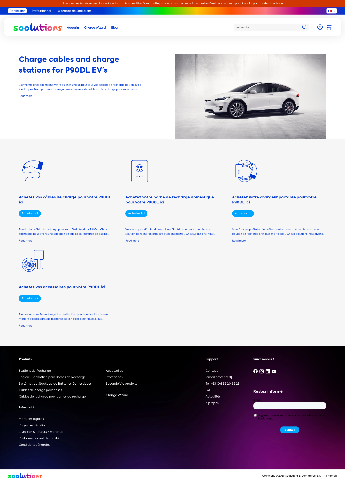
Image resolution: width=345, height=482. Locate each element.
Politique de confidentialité (39, 438)
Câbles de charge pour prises (40, 390)
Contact (212, 371)
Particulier (17, 11)
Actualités (213, 396)
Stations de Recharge (35, 371)
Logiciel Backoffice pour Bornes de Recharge (52, 377)
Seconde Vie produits (121, 383)
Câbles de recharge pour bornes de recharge (52, 396)
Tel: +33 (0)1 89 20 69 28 (223, 383)
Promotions (114, 377)
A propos (212, 403)
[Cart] (329, 27)
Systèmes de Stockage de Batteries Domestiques (55, 383)
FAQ (209, 390)
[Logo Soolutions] (37, 27)
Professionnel (41, 11)
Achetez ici (30, 213)
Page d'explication (33, 425)
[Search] (304, 27)
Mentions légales (31, 419)
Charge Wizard (117, 395)
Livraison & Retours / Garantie (41, 432)
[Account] (320, 27)
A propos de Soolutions (74, 11)
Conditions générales (34, 445)
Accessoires (114, 371)
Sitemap (331, 475)
